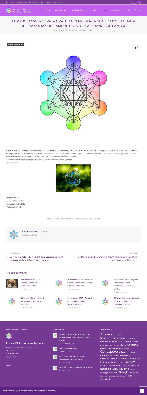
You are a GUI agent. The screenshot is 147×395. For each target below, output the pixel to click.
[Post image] (12, 283)
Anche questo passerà (67, 348)
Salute (102, 376)
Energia (133, 352)
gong (124, 358)
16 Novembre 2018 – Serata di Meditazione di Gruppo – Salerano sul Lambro (79, 301)
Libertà (118, 366)
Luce (125, 365)
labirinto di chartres (107, 366)
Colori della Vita (112, 348)
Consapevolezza (113, 351)
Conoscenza (124, 348)
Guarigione (134, 358)
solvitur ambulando (112, 376)
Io (117, 362)
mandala (105, 369)
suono (131, 376)
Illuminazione (108, 362)
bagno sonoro (123, 338)
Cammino (136, 342)
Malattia (137, 365)
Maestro (131, 366)
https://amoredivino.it (29, 235)
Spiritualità (123, 376)
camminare (131, 338)
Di (80, 219)
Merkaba (132, 369)
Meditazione (120, 368)
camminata (104, 342)
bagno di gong (109, 338)
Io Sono (121, 362)
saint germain (134, 373)
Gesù (118, 359)
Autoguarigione (116, 335)
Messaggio (104, 373)
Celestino (116, 345)
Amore (105, 334)
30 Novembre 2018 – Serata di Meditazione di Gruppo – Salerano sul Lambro (126, 301)
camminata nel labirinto (120, 341)
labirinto (130, 362)
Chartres (132, 344)
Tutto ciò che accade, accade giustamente (75, 367)
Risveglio (124, 372)
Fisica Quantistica (125, 355)
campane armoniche (106, 345)
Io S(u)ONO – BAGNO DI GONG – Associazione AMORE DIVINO (72, 357)
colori (103, 348)
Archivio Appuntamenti (15, 45)
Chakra (123, 345)
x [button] (141, 391)
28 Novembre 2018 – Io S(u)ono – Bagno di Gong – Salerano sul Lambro (31, 283)
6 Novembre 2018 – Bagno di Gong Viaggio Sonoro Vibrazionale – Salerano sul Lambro (126, 284)
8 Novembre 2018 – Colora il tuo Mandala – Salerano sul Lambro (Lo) (32, 301)
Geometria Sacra (107, 359)
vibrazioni (105, 379)
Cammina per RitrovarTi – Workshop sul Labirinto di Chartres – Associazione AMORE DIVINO (76, 337)
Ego (128, 352)
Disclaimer (9, 365)
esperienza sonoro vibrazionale (109, 355)
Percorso (113, 372)
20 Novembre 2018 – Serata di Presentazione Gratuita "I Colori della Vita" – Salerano (79, 283)
